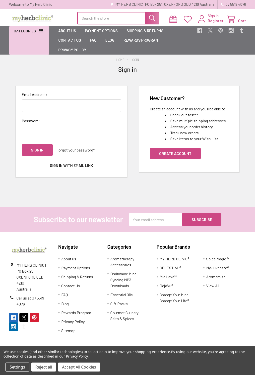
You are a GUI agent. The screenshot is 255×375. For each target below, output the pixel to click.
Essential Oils (121, 294)
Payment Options (101, 30)
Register (215, 20)
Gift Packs (119, 303)
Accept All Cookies (79, 367)
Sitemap (68, 330)
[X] (210, 30)
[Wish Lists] (189, 19)
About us (67, 30)
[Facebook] (199, 30)
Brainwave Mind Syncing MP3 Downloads (123, 279)
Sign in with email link (71, 165)
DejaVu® (166, 285)
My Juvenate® (217, 267)
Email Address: (34, 94)
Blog (110, 40)
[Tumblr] (241, 30)
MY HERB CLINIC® (174, 258)
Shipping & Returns (145, 30)
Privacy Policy (72, 50)
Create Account (175, 153)
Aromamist (215, 276)
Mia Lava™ (168, 276)
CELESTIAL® (170, 267)
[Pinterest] (220, 30)
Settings (17, 367)
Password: (31, 120)
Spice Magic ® (217, 258)
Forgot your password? (76, 150)
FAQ (93, 40)
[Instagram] (231, 30)
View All (212, 285)
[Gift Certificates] (174, 19)
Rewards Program (141, 40)
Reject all (43, 367)
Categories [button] (25, 31)
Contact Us (69, 40)
